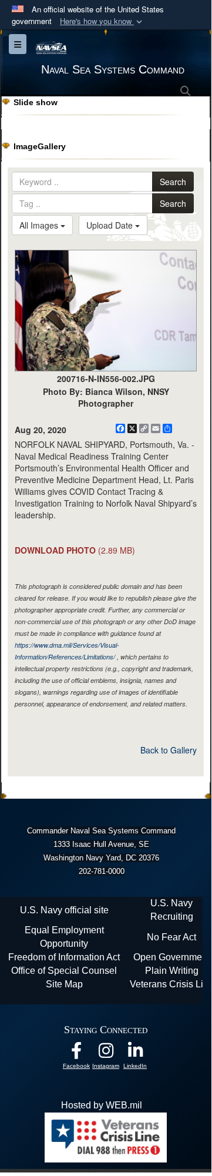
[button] (102, 21)
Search (173, 181)
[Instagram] (105, 1053)
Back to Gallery (168, 750)
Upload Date (110, 225)
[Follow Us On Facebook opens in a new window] (76, 1053)
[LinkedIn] (135, 1053)
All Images (39, 225)
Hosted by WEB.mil (101, 1105)
